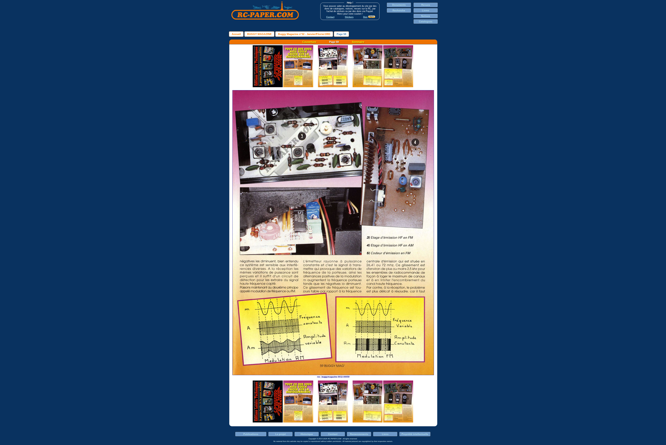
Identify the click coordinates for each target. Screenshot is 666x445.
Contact (333, 434)
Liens (385, 434)
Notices (425, 16)
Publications (250, 434)
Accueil (236, 34)
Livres (425, 10)
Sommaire (358, 41)
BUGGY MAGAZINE (259, 34)
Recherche (398, 10)
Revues (425, 4)
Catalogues (425, 21)
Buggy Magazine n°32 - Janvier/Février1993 (304, 34)
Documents (399, 4)
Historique (307, 434)
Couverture (309, 41)
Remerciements (359, 434)
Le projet (280, 434)
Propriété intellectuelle (415, 434)
